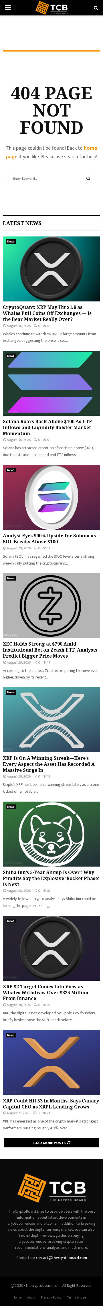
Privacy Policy (51, 1297)
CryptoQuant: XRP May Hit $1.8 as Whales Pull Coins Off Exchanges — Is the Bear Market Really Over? (47, 313)
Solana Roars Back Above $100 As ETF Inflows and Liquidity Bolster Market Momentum (47, 427)
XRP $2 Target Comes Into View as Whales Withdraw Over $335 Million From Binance (45, 992)
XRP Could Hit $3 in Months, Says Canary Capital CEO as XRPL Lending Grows (51, 1104)
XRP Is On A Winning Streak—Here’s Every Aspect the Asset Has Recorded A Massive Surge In (49, 764)
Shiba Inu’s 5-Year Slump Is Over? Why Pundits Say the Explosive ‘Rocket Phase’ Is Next (51, 878)
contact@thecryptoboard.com (61, 1257)
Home (17, 1297)
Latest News (22, 223)
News (10, 241)
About (31, 1297)
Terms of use (76, 1297)
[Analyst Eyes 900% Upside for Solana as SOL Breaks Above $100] (51, 497)
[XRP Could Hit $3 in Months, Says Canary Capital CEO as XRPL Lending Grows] (51, 1062)
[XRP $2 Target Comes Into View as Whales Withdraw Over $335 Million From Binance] (51, 948)
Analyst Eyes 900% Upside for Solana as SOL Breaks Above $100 (49, 538)
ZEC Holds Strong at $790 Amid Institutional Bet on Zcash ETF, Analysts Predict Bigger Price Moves (50, 650)
